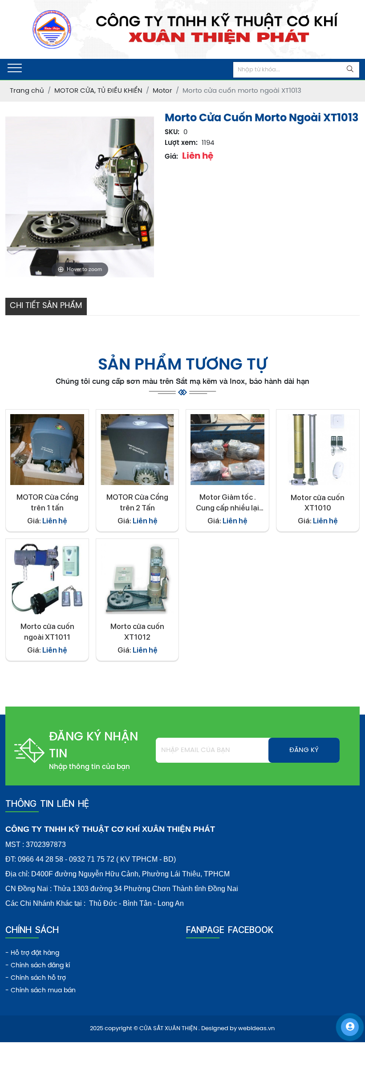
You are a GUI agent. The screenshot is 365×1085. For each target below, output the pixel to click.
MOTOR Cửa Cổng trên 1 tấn (47, 502)
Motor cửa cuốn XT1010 (318, 503)
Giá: (171, 156)
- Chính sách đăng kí (37, 965)
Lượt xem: (181, 143)
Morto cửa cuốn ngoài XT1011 (47, 631)
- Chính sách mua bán (40, 990)
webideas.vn (256, 1029)
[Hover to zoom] (79, 196)
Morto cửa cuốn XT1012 (137, 631)
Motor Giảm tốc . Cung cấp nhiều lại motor (227, 503)
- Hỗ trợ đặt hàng (32, 953)
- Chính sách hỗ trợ (35, 978)
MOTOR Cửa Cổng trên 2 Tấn (137, 502)
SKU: (172, 132)
